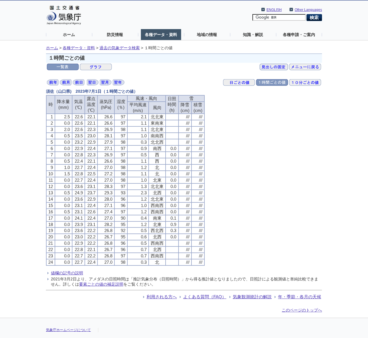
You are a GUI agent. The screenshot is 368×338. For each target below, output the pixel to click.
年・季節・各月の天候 (299, 296)
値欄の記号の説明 (67, 273)
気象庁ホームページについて (68, 330)
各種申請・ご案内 (299, 34)
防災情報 (115, 34)
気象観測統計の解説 (252, 296)
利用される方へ (162, 296)
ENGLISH (274, 10)
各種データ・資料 (161, 34)
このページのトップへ (302, 310)
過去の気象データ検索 (119, 48)
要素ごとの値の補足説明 (101, 284)
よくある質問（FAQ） (204, 296)
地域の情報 (207, 34)
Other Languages (308, 10)
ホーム (69, 34)
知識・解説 (253, 34)
